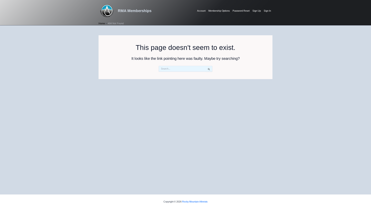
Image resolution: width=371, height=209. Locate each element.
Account (201, 11)
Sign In (267, 11)
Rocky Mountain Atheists (195, 201)
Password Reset (241, 11)
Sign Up (256, 11)
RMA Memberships (134, 11)
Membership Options (219, 11)
